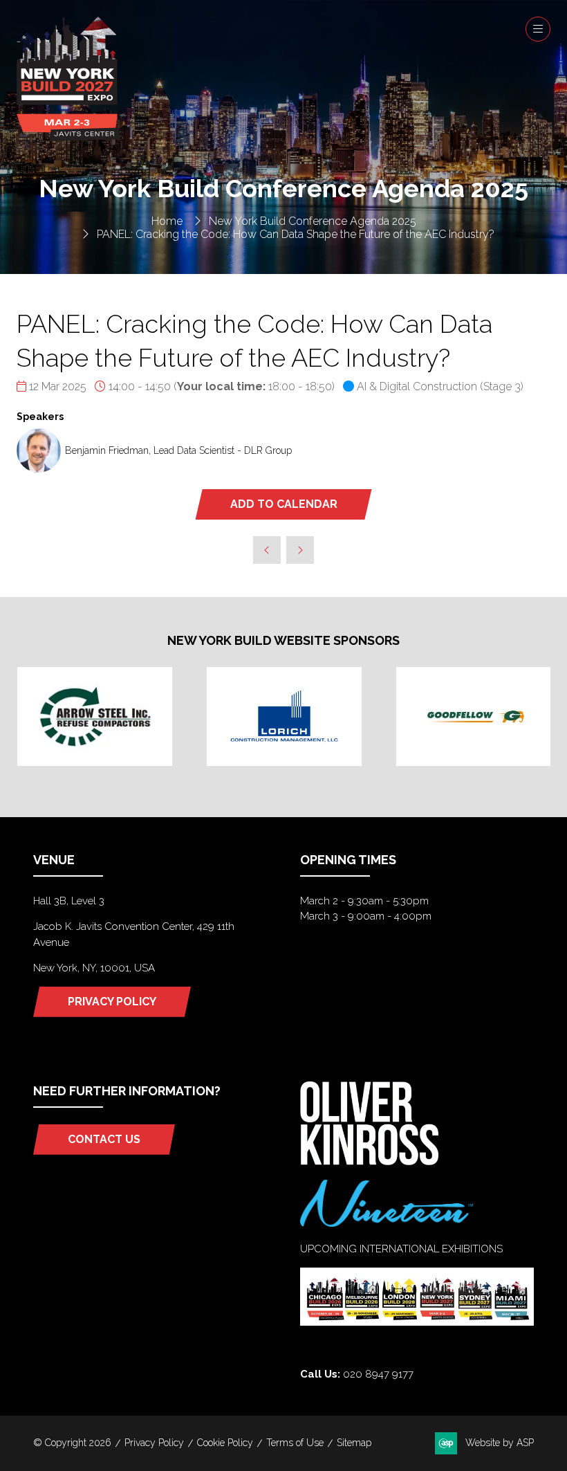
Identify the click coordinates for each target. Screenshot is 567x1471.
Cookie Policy (225, 1442)
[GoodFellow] (473, 716)
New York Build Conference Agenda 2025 (312, 221)
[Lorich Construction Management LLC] (284, 716)
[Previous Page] (267, 550)
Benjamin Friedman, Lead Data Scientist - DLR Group (178, 450)
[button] (538, 29)
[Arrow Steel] (94, 716)
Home (167, 221)
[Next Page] (300, 550)
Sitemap (354, 1442)
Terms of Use (295, 1442)
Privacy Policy (154, 1442)
